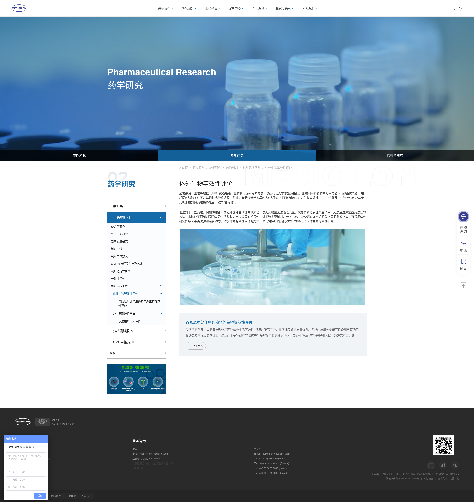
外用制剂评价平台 (124, 313)
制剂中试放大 (119, 256)
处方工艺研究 (119, 234)
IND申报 (71, 496)
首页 (185, 168)
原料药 (118, 206)
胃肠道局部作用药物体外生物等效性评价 (139, 303)
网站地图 (428, 478)
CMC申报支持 (123, 341)
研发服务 (198, 168)
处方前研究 (118, 226)
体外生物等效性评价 (125, 293)
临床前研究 (395, 155)
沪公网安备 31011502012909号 (402, 478)
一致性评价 (118, 278)
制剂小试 (116, 249)
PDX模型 (56, 496)
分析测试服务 (123, 330)
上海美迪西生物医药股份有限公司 (400, 473)
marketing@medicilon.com (154, 453)
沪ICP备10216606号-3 (447, 473)
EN (460, 8)
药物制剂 (123, 217)
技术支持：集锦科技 (448, 478)
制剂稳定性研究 (121, 271)
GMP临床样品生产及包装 (127, 263)
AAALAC (86, 496)
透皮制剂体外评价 (129, 321)
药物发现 (79, 155)
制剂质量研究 (119, 241)
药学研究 (237, 155)
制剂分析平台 (119, 286)
